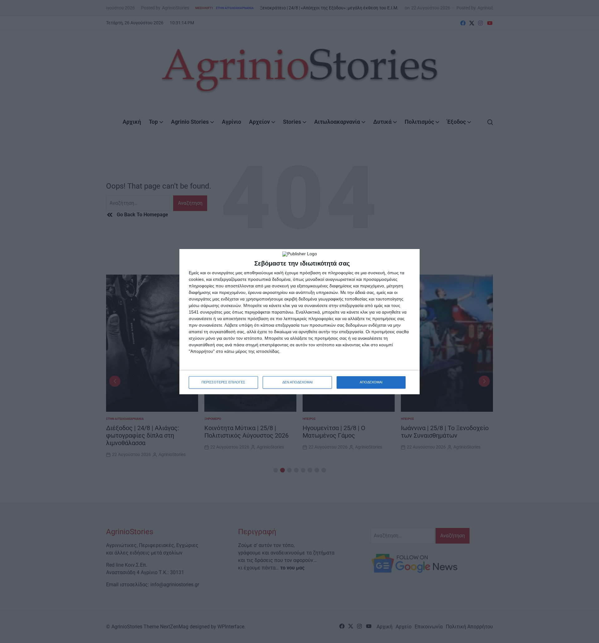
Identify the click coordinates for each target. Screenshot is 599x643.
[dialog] (299, 321)
